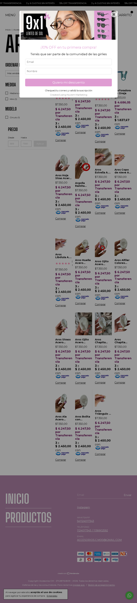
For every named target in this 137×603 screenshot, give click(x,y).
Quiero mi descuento (68, 82)
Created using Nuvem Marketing (68, 94)
